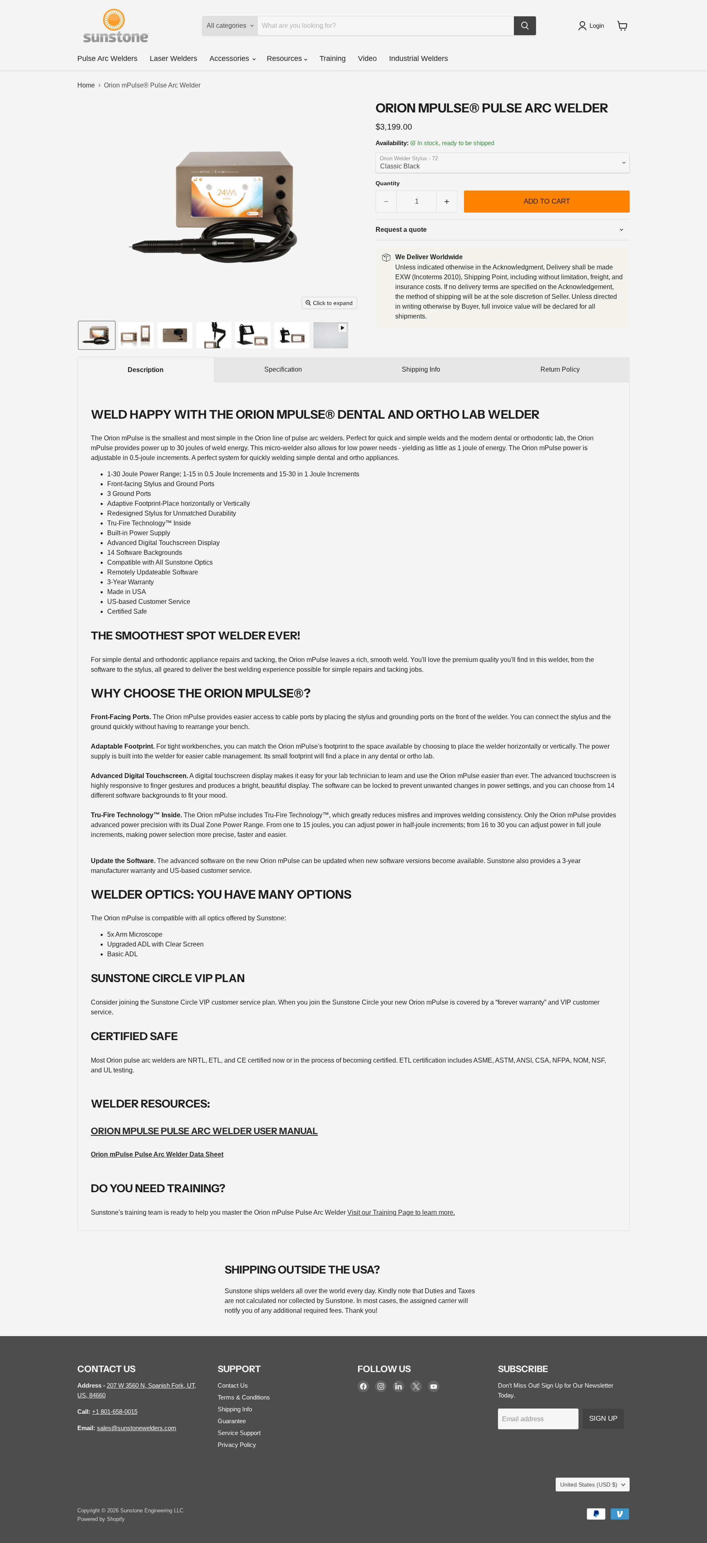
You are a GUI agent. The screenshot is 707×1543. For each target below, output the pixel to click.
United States (588, 1484)
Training (333, 58)
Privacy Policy (237, 1444)
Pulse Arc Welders (107, 58)
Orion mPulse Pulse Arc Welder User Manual (204, 1131)
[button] (592, 26)
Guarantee (232, 1420)
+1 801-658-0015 (114, 1411)
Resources (285, 58)
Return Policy (560, 369)
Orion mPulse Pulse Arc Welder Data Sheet (157, 1154)
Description (146, 369)
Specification (283, 369)
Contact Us (233, 1385)
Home (86, 85)
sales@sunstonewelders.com (136, 1427)
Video (367, 58)
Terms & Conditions (244, 1397)
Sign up (603, 1418)
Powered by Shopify (101, 1519)
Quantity (388, 183)
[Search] (525, 25)
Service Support (239, 1432)
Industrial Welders (418, 58)
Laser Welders (173, 58)
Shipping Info (421, 369)
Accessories (230, 58)
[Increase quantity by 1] (447, 202)
